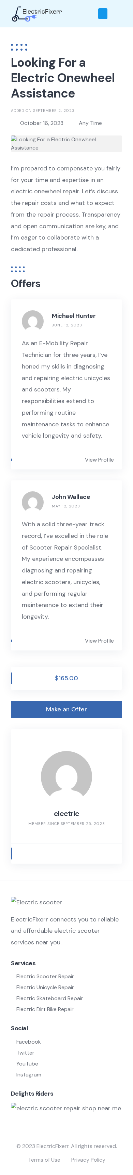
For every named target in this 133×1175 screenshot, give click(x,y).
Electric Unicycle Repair (45, 987)
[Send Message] (22, 853)
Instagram (28, 1074)
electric (66, 813)
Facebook (28, 1041)
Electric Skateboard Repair (49, 998)
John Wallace (71, 497)
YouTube (27, 1063)
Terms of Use (44, 1159)
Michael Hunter (73, 316)
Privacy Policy (88, 1159)
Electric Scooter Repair (45, 976)
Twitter (25, 1052)
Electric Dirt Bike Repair (45, 1009)
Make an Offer (66, 709)
